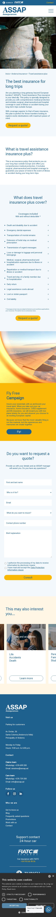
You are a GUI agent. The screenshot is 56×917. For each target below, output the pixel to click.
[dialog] (28, 895)
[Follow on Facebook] (8, 793)
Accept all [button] (14, 905)
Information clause (15, 570)
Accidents (14, 657)
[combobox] (49, 876)
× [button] (53, 876)
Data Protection (37, 567)
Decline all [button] (41, 905)
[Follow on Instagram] (14, 793)
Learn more (25, 678)
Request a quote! (18, 125)
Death (12, 660)
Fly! (19, 431)
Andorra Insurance (19, 74)
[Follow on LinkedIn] (20, 793)
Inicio (8, 74)
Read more (11, 889)
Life (11, 654)
